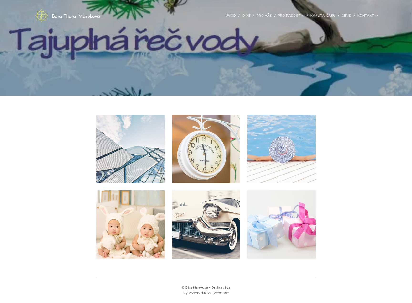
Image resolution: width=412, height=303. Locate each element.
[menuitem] (232, 15)
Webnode (221, 293)
